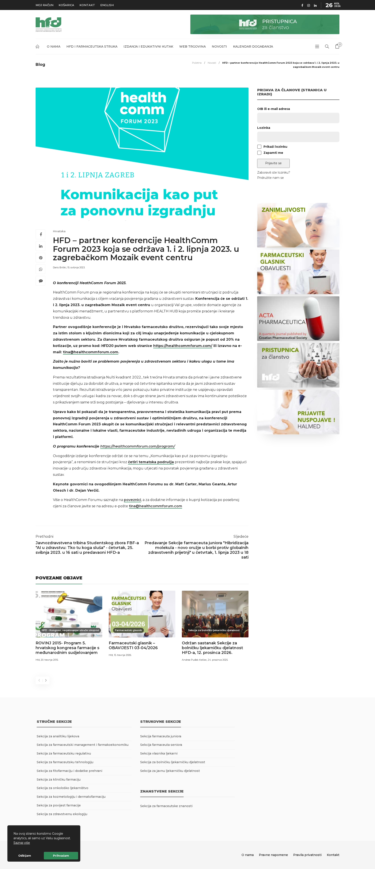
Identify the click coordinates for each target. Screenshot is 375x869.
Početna (38, 47)
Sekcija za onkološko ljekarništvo (62, 788)
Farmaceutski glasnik (128, 630)
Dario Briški (59, 267)
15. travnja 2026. (123, 655)
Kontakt (87, 5)
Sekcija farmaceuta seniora (161, 745)
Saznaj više (21, 843)
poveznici (132, 500)
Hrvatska (59, 231)
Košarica (66, 5)
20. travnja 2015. (49, 659)
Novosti (219, 46)
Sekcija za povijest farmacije (59, 805)
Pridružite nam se (270, 178)
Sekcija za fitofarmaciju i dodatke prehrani (69, 771)
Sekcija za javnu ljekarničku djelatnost (170, 771)
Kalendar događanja (253, 46)
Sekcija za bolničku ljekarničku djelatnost (214, 630)
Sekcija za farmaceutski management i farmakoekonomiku (82, 745)
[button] (31, 843)
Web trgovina (192, 46)
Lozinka (263, 128)
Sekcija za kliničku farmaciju (59, 779)
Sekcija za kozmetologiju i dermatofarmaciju (71, 797)
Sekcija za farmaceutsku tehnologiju (65, 762)
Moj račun (44, 5)
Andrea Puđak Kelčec (194, 659)
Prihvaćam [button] (61, 855)
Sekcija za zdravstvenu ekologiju (62, 814)
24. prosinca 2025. (218, 659)
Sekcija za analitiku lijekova (58, 736)
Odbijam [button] (24, 855)
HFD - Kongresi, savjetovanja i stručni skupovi (70, 630)
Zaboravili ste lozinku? (273, 172)
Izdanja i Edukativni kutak (148, 46)
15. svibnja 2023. (76, 267)
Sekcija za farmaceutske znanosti (166, 806)
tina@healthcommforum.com (155, 506)
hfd (38, 659)
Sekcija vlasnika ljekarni (159, 753)
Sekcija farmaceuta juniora (160, 736)
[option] (68, 627)
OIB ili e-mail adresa (273, 109)
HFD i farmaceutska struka (91, 46)
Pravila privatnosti (307, 855)
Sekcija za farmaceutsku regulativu (64, 753)
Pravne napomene (273, 855)
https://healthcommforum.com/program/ (137, 446)
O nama (53, 46)
